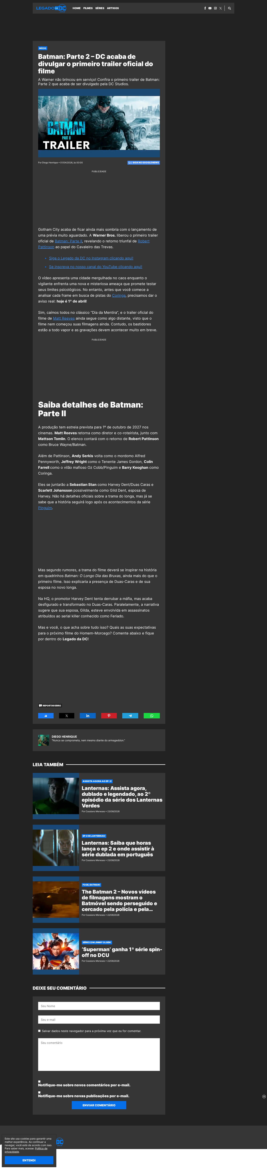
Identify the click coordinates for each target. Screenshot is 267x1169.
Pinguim (45, 508)
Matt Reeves (64, 318)
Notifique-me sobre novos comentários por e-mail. (84, 1085)
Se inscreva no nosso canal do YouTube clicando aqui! (95, 267)
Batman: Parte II (68, 241)
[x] (220, 8)
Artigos (113, 8)
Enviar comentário (99, 1105)
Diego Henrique (64, 736)
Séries (99, 8)
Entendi (29, 1160)
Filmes (88, 8)
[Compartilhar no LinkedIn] (88, 715)
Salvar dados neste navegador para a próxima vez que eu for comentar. (91, 1031)
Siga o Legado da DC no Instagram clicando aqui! (91, 258)
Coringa (119, 295)
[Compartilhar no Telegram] (130, 715)
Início (42, 48)
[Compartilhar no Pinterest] (109, 715)
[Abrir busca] (229, 8)
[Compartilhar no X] (66, 715)
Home (77, 8)
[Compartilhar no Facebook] (46, 715)
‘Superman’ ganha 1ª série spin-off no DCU (122, 952)
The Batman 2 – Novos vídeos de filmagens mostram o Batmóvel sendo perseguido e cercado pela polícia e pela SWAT (119, 903)
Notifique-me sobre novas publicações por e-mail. (83, 1096)
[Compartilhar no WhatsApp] (152, 715)
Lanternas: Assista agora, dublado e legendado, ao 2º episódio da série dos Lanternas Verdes (122, 797)
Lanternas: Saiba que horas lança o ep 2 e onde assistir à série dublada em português (118, 849)
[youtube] (210, 8)
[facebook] (205, 8)
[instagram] (215, 8)
